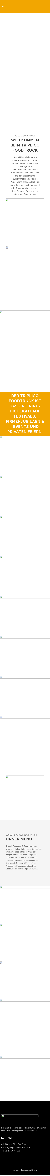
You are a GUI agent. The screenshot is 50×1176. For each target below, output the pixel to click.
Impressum (17, 1170)
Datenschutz (26, 1170)
